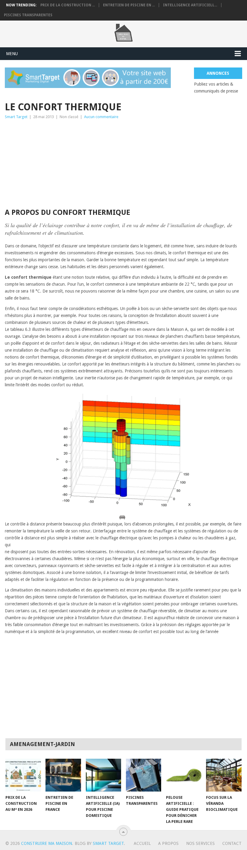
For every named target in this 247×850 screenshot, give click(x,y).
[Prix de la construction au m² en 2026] (23, 775)
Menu (12, 53)
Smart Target (16, 116)
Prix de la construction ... (67, 5)
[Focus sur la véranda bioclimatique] (224, 775)
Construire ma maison (46, 843)
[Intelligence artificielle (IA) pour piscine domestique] (103, 775)
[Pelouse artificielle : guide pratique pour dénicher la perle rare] (184, 775)
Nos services (200, 843)
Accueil (142, 843)
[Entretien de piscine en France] (63, 775)
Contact (232, 843)
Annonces (218, 73)
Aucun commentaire (101, 116)
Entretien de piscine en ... (129, 5)
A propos (168, 843)
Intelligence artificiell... (190, 5)
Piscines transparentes (28, 15)
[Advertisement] (123, 165)
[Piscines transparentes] (143, 775)
